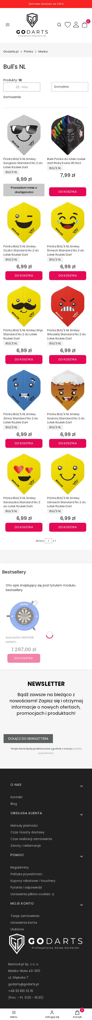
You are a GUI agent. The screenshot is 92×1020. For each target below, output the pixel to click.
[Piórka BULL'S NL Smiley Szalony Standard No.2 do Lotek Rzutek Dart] (67, 390)
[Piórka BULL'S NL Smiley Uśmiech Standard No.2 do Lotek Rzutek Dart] (67, 474)
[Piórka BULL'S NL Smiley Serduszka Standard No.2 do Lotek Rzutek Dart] (23, 474)
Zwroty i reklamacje (25, 845)
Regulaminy (19, 867)
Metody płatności (24, 825)
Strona (40, 541)
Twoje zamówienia (24, 916)
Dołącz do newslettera (28, 738)
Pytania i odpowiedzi (26, 887)
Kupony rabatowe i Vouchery (32, 881)
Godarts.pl (11, 51)
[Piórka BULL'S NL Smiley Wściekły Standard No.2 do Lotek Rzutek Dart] (67, 306)
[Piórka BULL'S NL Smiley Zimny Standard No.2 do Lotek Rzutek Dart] (23, 390)
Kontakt (16, 797)
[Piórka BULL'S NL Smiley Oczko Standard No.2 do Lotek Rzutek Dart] (23, 222)
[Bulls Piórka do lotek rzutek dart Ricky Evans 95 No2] (67, 135)
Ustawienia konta (23, 922)
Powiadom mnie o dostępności (24, 190)
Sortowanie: (12, 97)
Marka (43, 51)
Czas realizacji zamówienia (31, 839)
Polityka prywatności (26, 874)
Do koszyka (68, 192)
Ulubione (17, 929)
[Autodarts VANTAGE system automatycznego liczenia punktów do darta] (24, 616)
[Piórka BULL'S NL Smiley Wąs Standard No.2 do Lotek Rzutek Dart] (23, 306)
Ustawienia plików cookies (30, 894)
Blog (13, 804)
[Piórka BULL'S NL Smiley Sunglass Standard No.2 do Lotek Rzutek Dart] (23, 135)
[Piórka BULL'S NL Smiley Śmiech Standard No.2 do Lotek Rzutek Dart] (67, 222)
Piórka (28, 51)
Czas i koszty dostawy (27, 832)
